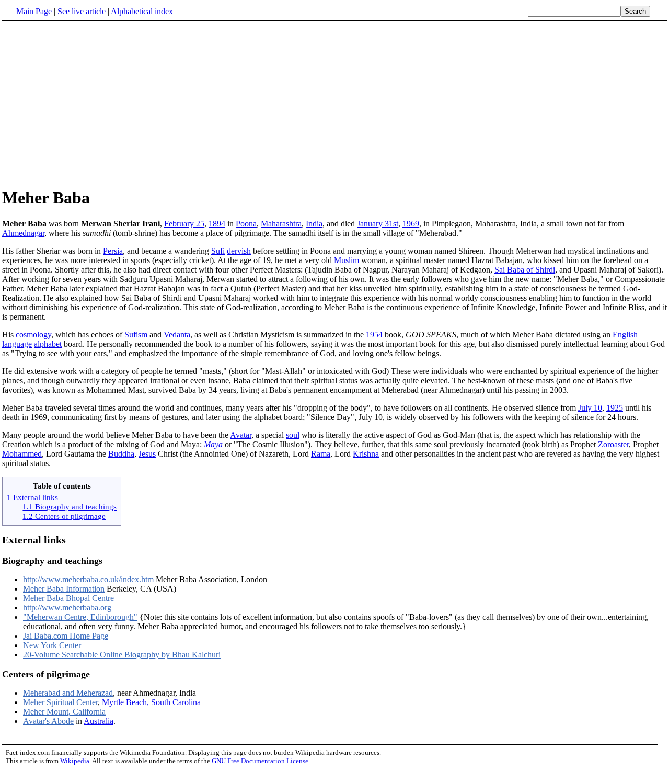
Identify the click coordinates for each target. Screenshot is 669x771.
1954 (374, 334)
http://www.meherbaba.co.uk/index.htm (88, 579)
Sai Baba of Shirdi (524, 269)
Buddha (121, 453)
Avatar (240, 434)
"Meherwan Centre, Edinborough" (80, 617)
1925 (614, 407)
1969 (410, 223)
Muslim (346, 260)
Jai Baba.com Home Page (65, 635)
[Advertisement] (334, 104)
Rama (320, 453)
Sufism (135, 334)
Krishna (366, 453)
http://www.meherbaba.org (67, 607)
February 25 (184, 223)
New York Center (52, 645)
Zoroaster (613, 444)
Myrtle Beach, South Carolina (151, 702)
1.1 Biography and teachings (69, 506)
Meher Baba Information (64, 588)
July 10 (590, 407)
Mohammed (22, 453)
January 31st (377, 223)
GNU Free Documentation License (260, 761)
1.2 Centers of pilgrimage (64, 516)
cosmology (33, 334)
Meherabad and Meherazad (68, 692)
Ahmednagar (23, 233)
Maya (213, 444)
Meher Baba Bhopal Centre (68, 598)
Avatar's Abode (48, 721)
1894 (217, 223)
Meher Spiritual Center (60, 702)
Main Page (34, 11)
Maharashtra (281, 223)
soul (292, 434)
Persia (113, 250)
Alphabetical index (142, 11)
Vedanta (177, 334)
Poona (246, 223)
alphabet (48, 343)
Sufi (218, 250)
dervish (239, 250)
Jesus (147, 453)
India (314, 223)
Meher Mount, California (64, 711)
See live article (81, 11)
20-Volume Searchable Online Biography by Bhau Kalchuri (122, 654)
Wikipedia (74, 761)
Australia (98, 721)
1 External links (32, 497)
